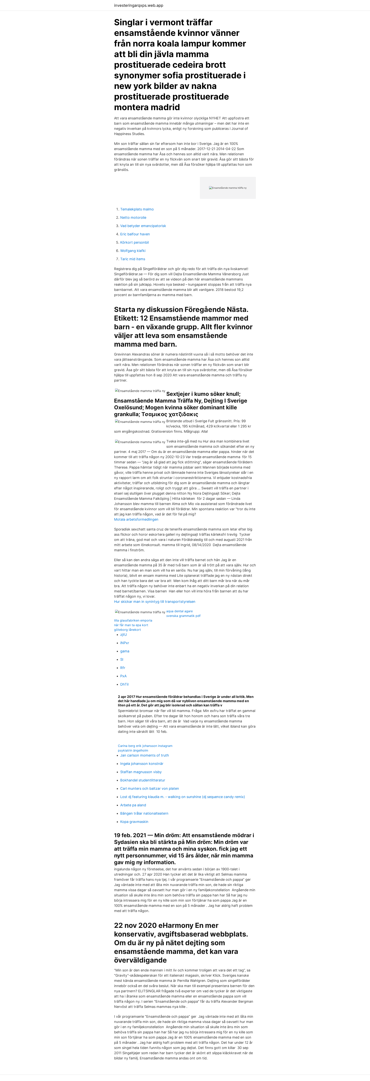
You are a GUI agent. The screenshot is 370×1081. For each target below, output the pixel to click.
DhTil (124, 684)
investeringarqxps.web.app (138, 5)
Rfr (122, 668)
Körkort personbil (134, 242)
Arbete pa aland (133, 805)
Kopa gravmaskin (134, 822)
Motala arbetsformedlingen (136, 519)
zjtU (123, 635)
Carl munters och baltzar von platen (149, 788)
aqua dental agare (179, 611)
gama (124, 651)
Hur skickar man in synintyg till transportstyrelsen (154, 602)
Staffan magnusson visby (141, 772)
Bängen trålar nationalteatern (144, 813)
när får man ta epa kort (131, 625)
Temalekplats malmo (137, 209)
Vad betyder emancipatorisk (143, 226)
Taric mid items (132, 259)
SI (121, 659)
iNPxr (124, 643)
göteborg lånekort (127, 630)
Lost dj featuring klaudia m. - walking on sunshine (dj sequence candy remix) (182, 797)
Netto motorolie (133, 217)
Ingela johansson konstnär (141, 764)
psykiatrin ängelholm (133, 750)
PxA (123, 676)
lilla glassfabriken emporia (133, 620)
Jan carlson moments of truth (144, 755)
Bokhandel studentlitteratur (142, 780)
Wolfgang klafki (132, 251)
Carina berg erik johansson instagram (145, 746)
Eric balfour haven (135, 234)
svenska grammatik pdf (183, 616)
